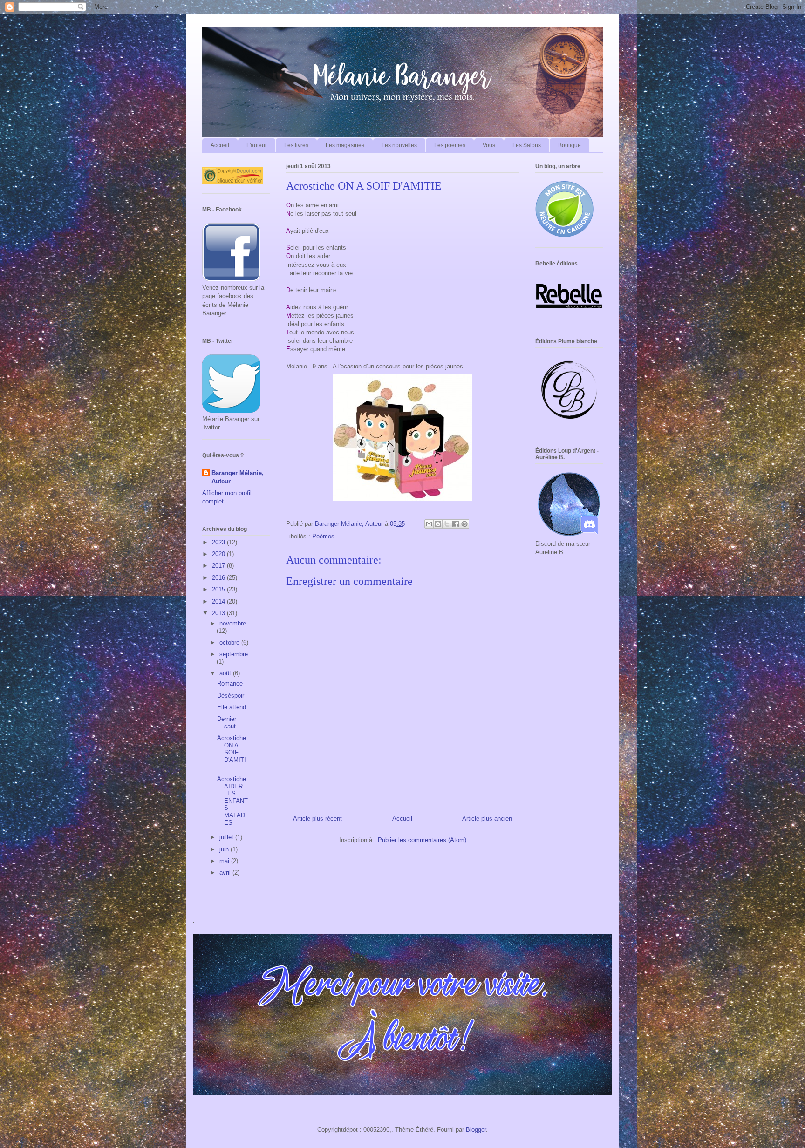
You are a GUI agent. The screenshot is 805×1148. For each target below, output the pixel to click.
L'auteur (256, 145)
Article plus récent (317, 818)
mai (225, 860)
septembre (233, 654)
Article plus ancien (487, 818)
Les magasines (345, 145)
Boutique (569, 145)
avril (225, 872)
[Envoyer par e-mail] (429, 524)
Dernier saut (226, 722)
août (226, 673)
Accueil (220, 145)
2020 (219, 553)
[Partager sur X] (446, 524)
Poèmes (323, 536)
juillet (227, 837)
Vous (489, 145)
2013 (219, 613)
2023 (219, 542)
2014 (219, 601)
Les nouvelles (399, 145)
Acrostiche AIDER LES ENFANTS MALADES (232, 800)
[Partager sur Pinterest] (464, 524)
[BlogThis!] (438, 524)
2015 (219, 589)
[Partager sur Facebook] (455, 524)
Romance (230, 683)
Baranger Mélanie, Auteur (237, 477)
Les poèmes (449, 145)
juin (225, 849)
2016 (219, 577)
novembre (232, 623)
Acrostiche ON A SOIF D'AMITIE (231, 752)
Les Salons (526, 145)
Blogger (476, 1129)
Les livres (296, 145)
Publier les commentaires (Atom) (422, 839)
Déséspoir (230, 695)
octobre (230, 642)
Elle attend (231, 707)
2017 (219, 565)
